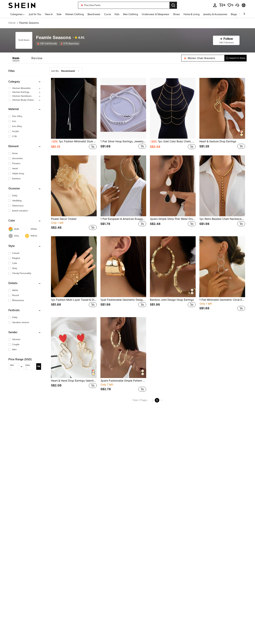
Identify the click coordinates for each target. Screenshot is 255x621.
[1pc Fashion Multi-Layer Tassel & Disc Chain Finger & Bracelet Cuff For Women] (74, 266)
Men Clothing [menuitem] (130, 14)
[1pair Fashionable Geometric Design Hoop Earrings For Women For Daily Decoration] (123, 266)
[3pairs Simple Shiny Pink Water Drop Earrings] (173, 185)
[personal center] (215, 5)
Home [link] (11, 22)
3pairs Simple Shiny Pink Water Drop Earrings (173, 218)
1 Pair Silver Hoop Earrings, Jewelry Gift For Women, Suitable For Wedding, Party (123, 141)
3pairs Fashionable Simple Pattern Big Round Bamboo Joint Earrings (123, 380)
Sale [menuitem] (59, 14)
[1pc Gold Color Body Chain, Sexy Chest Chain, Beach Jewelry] (173, 108)
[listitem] (47, 43)
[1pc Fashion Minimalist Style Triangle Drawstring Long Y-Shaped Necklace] (74, 108)
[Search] (173, 5)
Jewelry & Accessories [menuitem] (215, 14)
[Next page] (161, 400)
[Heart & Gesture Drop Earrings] (222, 108)
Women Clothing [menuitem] (74, 14)
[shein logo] (21, 5)
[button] (237, 5)
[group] (24, 88)
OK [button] (38, 366)
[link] (222, 5)
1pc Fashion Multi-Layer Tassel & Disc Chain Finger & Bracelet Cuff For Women (74, 299)
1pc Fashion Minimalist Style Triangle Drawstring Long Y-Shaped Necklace (74, 141)
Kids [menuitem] (117, 14)
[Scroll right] (244, 14)
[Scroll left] (239, 14)
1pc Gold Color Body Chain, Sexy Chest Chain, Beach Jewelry (173, 141)
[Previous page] (152, 400)
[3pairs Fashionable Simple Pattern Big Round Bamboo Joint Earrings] (123, 347)
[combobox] (66, 71)
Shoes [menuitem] (176, 14)
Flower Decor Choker (64, 218)
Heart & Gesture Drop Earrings (217, 141)
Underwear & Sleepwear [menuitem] (155, 14)
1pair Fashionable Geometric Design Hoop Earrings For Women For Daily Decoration (123, 299)
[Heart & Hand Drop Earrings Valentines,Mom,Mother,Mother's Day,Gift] (74, 347)
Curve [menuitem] (107, 14)
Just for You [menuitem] (35, 14)
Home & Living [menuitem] (192, 14)
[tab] (16, 58)
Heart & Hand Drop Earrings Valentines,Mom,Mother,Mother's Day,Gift (74, 380)
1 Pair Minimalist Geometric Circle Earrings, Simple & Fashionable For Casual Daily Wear (222, 299)
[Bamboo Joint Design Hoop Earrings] (173, 266)
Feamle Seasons (53, 37)
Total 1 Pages (139, 400)
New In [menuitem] (49, 14)
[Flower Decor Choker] (74, 185)
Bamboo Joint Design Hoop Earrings (172, 299)
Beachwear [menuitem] (94, 14)
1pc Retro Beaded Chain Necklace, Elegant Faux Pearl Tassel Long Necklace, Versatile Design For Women (222, 218)
